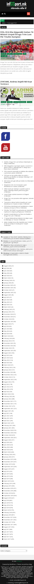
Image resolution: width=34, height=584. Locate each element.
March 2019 (7, 481)
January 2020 (7, 457)
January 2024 (7, 341)
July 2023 (6, 355)
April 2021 (7, 420)
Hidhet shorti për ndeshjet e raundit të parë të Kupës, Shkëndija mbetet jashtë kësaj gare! (17, 189)
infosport (3, 58)
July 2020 (6, 442)
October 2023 (8, 348)
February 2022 (8, 396)
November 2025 (8, 287)
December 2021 (8, 401)
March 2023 (7, 365)
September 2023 (8, 350)
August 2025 (7, 295)
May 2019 (7, 476)
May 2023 (7, 360)
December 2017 (8, 517)
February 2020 (8, 454)
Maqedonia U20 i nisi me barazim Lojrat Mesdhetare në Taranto (15, 185)
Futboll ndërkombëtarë (20, 102)
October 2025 (8, 290)
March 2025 (7, 307)
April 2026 (7, 275)
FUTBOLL (9, 54)
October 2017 (8, 522)
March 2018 (7, 510)
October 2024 (8, 319)
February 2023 (8, 367)
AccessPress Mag (27, 564)
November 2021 (8, 404)
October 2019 (8, 464)
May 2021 (7, 418)
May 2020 (7, 447)
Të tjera (30, 102)
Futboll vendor (17, 54)
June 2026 (7, 271)
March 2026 (7, 278)
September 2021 (8, 408)
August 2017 (7, 527)
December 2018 (8, 488)
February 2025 (8, 309)
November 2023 (8, 345)
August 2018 (7, 498)
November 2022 (8, 374)
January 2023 (7, 370)
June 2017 (7, 532)
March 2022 (7, 394)
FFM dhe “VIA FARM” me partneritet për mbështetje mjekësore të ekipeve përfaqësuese (18, 211)
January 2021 (7, 428)
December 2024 (8, 314)
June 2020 (7, 445)
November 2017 (8, 520)
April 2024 (7, 333)
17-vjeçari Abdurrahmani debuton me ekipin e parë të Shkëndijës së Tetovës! (18, 219)
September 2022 (8, 379)
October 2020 (8, 435)
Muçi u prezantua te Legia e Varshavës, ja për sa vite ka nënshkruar (15, 245)
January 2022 (7, 399)
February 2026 (8, 280)
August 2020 (7, 440)
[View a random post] (2, 14)
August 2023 (7, 353)
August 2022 (7, 382)
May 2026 (7, 273)
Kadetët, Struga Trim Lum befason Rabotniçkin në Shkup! (18, 162)
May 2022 (7, 389)
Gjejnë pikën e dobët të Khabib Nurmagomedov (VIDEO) (16, 254)
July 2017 (6, 529)
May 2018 (7, 505)
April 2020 (7, 449)
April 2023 (7, 362)
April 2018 (7, 507)
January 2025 (7, 312)
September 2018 (8, 495)
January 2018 (7, 515)
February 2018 (8, 512)
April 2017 (7, 536)
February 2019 (8, 483)
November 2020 (8, 433)
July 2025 (6, 297)
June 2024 (7, 329)
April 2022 (7, 391)
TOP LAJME (4, 56)
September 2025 (8, 292)
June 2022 (7, 387)
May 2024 (7, 331)
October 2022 (8, 377)
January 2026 (7, 283)
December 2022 (8, 372)
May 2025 (7, 302)
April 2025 (7, 304)
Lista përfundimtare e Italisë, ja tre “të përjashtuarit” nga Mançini (17, 241)
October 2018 (8, 493)
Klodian (5, 241)
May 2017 (7, 534)
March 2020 (7, 452)
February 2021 (8, 425)
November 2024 (8, 316)
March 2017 (7, 539)
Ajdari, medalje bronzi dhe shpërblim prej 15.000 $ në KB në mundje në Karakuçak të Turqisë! (18, 223)
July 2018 (6, 500)
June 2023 (7, 358)
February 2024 (8, 338)
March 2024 (7, 336)
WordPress (13, 564)
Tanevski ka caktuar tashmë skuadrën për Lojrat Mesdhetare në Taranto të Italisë (17, 203)
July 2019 (6, 471)
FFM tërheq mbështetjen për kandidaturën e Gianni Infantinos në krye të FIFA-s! (18, 207)
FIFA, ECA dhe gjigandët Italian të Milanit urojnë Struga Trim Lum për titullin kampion (16, 34)
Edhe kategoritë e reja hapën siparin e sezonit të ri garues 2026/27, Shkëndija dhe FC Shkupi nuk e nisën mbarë (18, 167)
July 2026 (6, 268)
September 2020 (8, 437)
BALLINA (3, 54)
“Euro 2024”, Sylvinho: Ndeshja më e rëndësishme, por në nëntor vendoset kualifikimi (17, 237)
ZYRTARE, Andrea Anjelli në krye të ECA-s (16, 82)
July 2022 (6, 384)
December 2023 (8, 343)
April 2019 (7, 478)
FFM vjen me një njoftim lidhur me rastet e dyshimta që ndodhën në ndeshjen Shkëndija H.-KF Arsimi (18, 177)
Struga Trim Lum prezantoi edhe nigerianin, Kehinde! (19, 198)
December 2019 (8, 459)
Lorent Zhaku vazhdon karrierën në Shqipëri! (16, 194)
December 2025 (8, 285)
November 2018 (8, 491)
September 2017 (8, 524)
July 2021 (6, 413)
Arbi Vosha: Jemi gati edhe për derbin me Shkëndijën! (19, 181)
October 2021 (8, 406)
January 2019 (7, 486)
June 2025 (7, 300)
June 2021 (7, 416)
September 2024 (8, 321)
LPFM (24, 54)
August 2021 (7, 411)
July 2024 (6, 326)
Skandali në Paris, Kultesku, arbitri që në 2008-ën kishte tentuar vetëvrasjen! (17, 250)
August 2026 (7, 266)
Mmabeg (6, 253)
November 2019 (8, 462)
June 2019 (7, 474)
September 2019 (8, 466)
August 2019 (7, 469)
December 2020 (8, 430)
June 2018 (7, 503)
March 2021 (7, 423)
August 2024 (7, 324)
